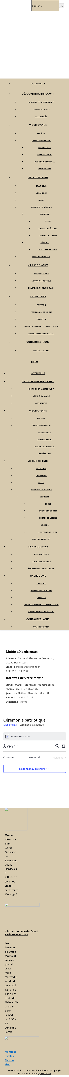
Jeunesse (44, 214)
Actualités (41, 116)
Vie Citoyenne (37, 125)
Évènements (10, 724)
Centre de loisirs (48, 235)
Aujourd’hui (34, 757)
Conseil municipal (41, 140)
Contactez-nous (37, 342)
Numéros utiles (41, 350)
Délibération (44, 168)
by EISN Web (44, 1073)
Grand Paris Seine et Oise (41, 333)
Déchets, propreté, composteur (41, 326)
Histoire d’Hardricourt (41, 102)
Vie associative (38, 265)
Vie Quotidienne (38, 177)
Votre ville (38, 83)
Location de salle (41, 280)
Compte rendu (44, 154)
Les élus (41, 133)
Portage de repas (48, 249)
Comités (41, 319)
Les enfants (44, 147)
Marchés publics (41, 256)
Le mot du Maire (41, 109)
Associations (41, 273)
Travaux (41, 305)
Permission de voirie (41, 312)
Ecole (48, 221)
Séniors (45, 242)
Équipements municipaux (41, 288)
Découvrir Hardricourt (38, 93)
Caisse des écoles (48, 228)
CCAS (41, 200)
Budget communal (44, 161)
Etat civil (41, 186)
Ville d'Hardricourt (34, 65)
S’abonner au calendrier (32, 768)
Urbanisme (41, 193)
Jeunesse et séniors (41, 207)
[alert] (34, 736)
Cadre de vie (38, 296)
